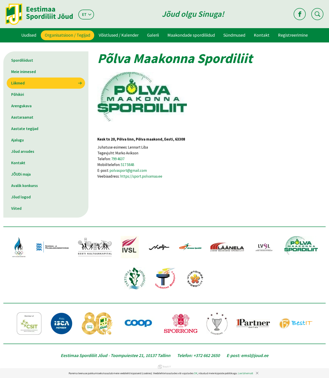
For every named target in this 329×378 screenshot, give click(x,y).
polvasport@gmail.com (128, 170)
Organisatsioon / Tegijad (67, 35)
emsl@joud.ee (254, 355)
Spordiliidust (22, 60)
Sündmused (234, 35)
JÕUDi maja (21, 174)
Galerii (153, 35)
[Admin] (1, 2)
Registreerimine (293, 35)
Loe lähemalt (245, 373)
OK (195, 373)
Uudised (28, 35)
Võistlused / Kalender (119, 35)
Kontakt (261, 35)
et (84, 14)
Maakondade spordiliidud (191, 35)
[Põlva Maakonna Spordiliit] (142, 133)
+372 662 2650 (206, 355)
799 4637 (117, 158)
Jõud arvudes (22, 151)
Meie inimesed (23, 71)
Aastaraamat (22, 117)
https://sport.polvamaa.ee (141, 176)
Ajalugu (17, 140)
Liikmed (18, 83)
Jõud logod (21, 197)
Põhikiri (17, 94)
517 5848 (127, 164)
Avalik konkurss (24, 185)
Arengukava (21, 105)
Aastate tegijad (24, 128)
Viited (16, 208)
